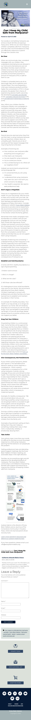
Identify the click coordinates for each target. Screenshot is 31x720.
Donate (16, 703)
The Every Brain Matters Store (15, 705)
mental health (7, 634)
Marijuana (24, 632)
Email (3, 608)
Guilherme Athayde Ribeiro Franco (13, 557)
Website (3, 615)
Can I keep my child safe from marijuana (16, 630)
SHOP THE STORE (15, 683)
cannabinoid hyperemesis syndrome (16, 98)
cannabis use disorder (19, 95)
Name (3, 601)
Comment (4, 580)
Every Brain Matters (23, 205)
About (9, 703)
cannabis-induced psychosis (15, 97)
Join (22, 703)
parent (14, 634)
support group (20, 634)
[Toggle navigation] (27, 4)
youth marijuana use (9, 636)
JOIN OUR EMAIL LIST (15, 667)
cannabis (6, 632)
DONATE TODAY (15, 651)
